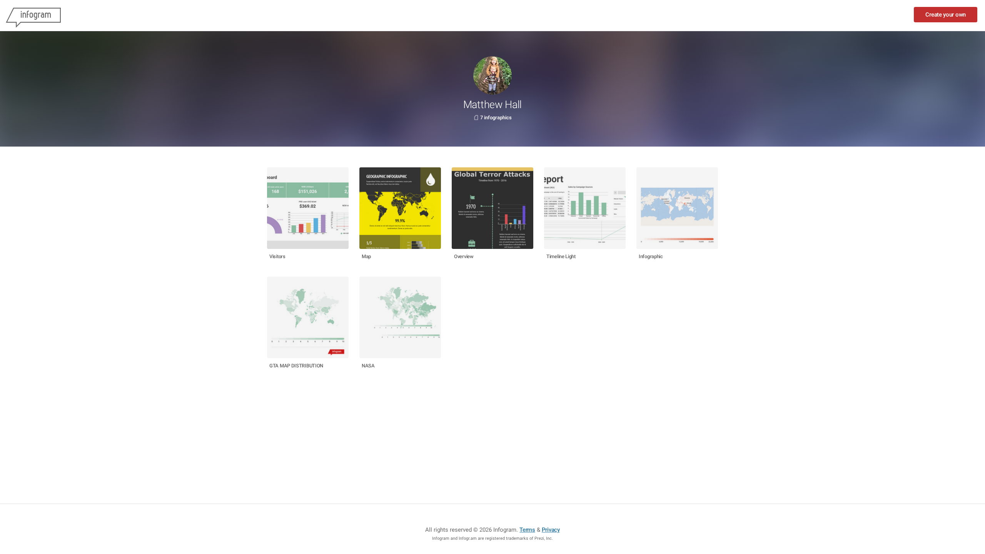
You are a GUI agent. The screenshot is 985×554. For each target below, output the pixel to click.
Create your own (945, 14)
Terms (527, 529)
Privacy (551, 529)
